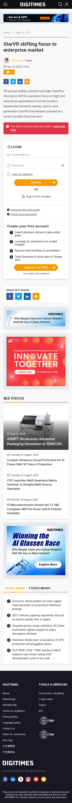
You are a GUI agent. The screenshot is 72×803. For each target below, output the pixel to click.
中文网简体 (9, 752)
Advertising (9, 699)
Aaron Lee (18, 60)
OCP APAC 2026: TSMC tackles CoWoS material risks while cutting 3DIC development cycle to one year (36, 654)
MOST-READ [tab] (15, 588)
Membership (10, 704)
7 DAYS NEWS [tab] (39, 588)
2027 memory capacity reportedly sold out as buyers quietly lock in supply (38, 617)
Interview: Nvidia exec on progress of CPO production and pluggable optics (38, 641)
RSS (41, 710)
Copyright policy (12, 722)
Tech (18, 32)
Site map (8, 740)
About (6, 693)
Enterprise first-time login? (25, 209)
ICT (28, 32)
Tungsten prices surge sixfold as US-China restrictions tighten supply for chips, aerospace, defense (38, 629)
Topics (42, 704)
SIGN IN (36, 182)
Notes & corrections (14, 734)
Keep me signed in (22, 174)
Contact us (9, 728)
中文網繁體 (9, 746)
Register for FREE (36, 267)
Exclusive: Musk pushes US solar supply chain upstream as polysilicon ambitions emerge (37, 605)
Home (6, 32)
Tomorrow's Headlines (51, 693)
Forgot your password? (23, 214)
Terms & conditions (14, 710)
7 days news (46, 699)
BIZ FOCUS (13, 398)
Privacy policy (10, 716)
